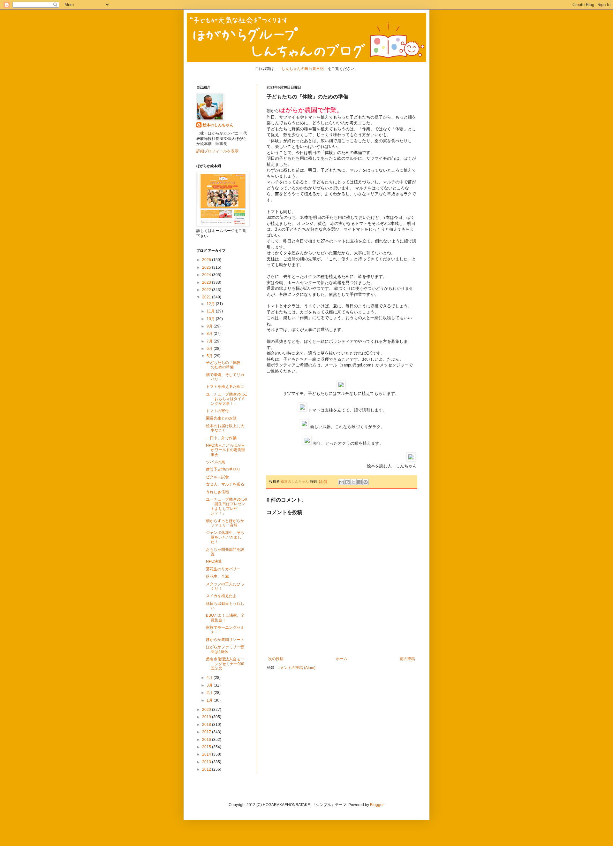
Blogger (376, 805)
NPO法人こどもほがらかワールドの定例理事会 (225, 450)
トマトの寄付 (217, 411)
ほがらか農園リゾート (225, 639)
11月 (211, 311)
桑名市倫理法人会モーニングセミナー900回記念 (225, 664)
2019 (207, 717)
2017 (207, 732)
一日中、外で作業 (221, 438)
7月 (210, 341)
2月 (210, 692)
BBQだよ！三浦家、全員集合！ (225, 617)
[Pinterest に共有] (365, 482)
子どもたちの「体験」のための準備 (225, 364)
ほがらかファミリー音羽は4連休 (225, 649)
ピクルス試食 (217, 477)
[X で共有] (353, 482)
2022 (207, 290)
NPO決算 (214, 561)
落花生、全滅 (217, 576)
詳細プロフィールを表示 (217, 151)
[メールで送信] (341, 482)
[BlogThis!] (347, 482)
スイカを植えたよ (221, 596)
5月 (210, 356)
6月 (210, 348)
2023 (207, 282)
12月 (211, 304)
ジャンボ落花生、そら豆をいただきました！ (225, 537)
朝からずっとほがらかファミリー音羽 (225, 523)
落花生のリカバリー (223, 569)
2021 (207, 297)
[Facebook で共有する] (359, 482)
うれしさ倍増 (217, 492)
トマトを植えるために (225, 386)
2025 (207, 267)
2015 (207, 747)
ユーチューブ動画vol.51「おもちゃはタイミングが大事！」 (226, 399)
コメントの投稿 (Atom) (295, 667)
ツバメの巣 (215, 462)
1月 (210, 700)
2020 (207, 709)
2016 (207, 739)
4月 (210, 677)
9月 (210, 326)
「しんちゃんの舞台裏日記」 (303, 68)
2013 (207, 762)
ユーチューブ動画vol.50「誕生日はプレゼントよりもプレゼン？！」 (226, 506)
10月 (211, 319)
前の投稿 (407, 659)
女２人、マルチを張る (225, 484)
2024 (207, 275)
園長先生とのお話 (221, 418)
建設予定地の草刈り (223, 469)
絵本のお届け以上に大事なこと (225, 428)
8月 (210, 333)
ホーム (341, 659)
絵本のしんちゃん (218, 125)
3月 (210, 685)
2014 (207, 754)
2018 (207, 724)
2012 (207, 769)
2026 (207, 260)
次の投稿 (276, 659)
